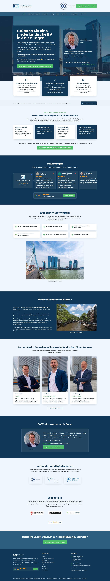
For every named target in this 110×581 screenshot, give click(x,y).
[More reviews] (96, 180)
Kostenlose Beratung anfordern (55, 542)
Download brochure (89, 103)
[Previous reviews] (34, 180)
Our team (45, 569)
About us (64, 14)
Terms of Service (62, 578)
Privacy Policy (77, 578)
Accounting (45, 560)
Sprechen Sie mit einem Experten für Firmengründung (35, 66)
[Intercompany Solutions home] (22, 6)
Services (45, 14)
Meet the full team (55, 408)
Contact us (74, 14)
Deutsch (84, 14)
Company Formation (33, 14)
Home (23, 14)
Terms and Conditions (52, 578)
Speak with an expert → (88, 64)
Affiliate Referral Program (39, 578)
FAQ (52, 14)
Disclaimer (69, 578)
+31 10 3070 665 (77, 563)
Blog (57, 14)
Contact (45, 571)
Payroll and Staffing (48, 562)
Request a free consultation (86, 6)
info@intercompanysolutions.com (82, 565)
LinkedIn (75, 568)
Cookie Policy (84, 578)
